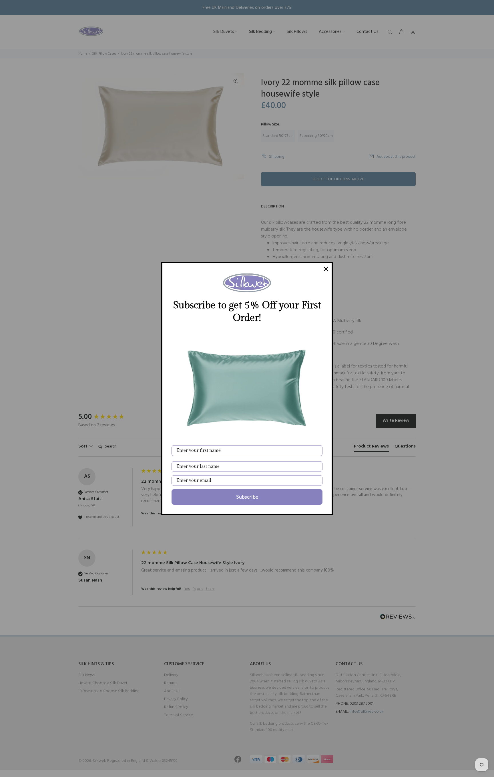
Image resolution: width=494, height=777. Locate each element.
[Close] (326, 269)
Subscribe (247, 497)
